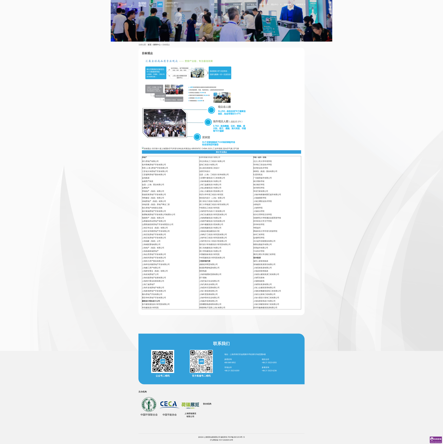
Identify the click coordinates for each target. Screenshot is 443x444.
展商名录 (287, 4)
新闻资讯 (299, 4)
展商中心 (157, 44)
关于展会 (250, 4)
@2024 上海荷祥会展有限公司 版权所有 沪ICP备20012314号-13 (221, 437)
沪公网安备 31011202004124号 (221, 440)
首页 (213, 4)
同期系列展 (237, 4)
